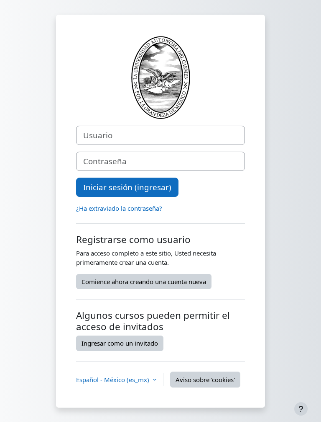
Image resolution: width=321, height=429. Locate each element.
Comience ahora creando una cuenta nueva (144, 281)
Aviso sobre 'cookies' (205, 379)
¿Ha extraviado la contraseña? (119, 208)
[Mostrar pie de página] (301, 409)
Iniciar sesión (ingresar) (127, 187)
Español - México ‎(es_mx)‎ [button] (113, 379)
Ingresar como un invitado (120, 343)
